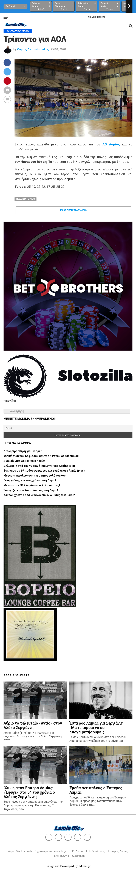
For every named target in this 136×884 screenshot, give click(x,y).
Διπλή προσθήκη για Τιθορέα (23, 451)
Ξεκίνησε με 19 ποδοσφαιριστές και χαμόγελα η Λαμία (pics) (44, 470)
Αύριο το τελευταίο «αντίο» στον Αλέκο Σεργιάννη (33, 725)
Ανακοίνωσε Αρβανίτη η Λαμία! (24, 461)
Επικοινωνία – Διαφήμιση (69, 855)
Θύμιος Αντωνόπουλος (33, 49)
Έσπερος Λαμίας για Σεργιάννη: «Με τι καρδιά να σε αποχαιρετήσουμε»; (96, 727)
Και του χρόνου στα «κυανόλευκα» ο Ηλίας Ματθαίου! (39, 495)
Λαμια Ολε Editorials (20, 851)
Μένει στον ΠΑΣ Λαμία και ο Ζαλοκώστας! (32, 485)
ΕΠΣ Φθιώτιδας (95, 851)
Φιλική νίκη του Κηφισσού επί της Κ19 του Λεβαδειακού (41, 456)
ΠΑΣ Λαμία (76, 851)
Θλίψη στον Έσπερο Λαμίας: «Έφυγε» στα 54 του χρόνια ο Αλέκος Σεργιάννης (29, 792)
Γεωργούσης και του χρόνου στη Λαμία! (30, 480)
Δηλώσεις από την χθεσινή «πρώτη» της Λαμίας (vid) (39, 466)
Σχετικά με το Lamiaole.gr (50, 851)
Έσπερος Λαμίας (118, 851)
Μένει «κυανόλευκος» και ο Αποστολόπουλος (35, 475)
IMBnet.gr (84, 866)
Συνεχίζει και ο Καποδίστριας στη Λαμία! (31, 490)
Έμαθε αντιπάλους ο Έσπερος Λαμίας (95, 790)
